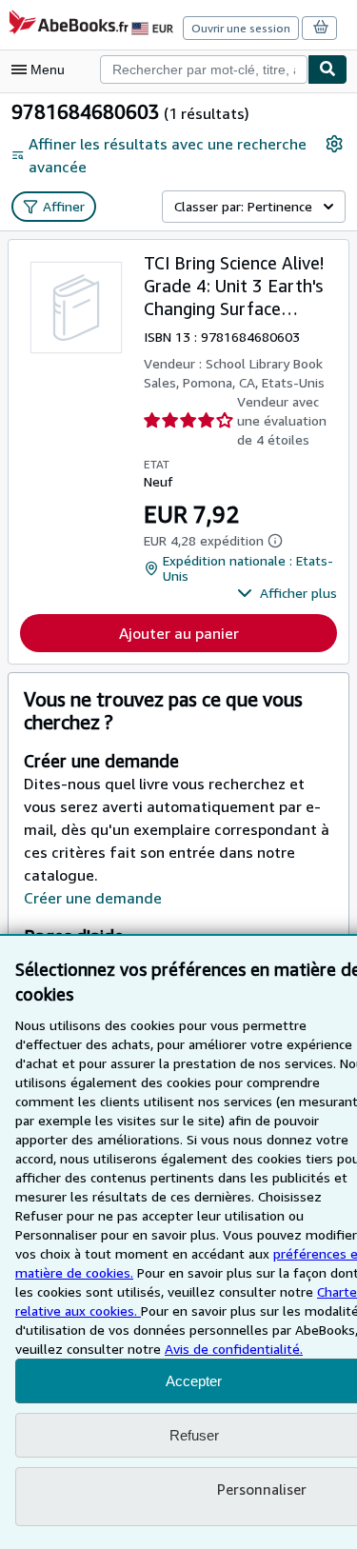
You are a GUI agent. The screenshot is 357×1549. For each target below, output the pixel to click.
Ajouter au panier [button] (179, 633)
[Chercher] (327, 69)
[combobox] (203, 69)
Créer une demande (93, 897)
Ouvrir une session (240, 28)
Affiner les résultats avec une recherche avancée (168, 155)
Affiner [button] (64, 206)
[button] (287, 593)
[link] (334, 144)
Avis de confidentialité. (234, 1348)
